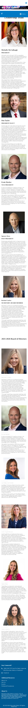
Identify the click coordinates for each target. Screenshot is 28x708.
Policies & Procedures (7, 686)
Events (3, 684)
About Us (4, 680)
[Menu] (26, 2)
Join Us (3, 682)
